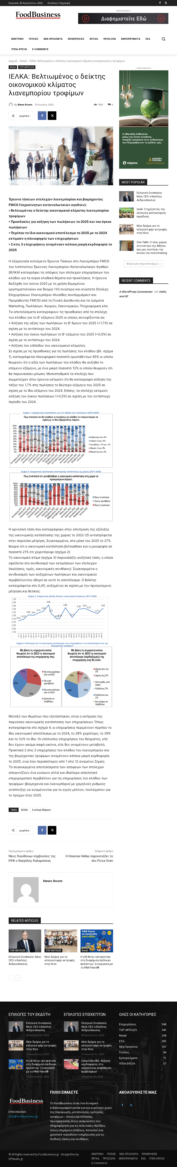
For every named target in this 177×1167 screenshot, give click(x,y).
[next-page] (18, 978)
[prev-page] (11, 978)
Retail (23, 61)
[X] (52, 115)
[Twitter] (165, 3)
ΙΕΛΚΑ (24, 809)
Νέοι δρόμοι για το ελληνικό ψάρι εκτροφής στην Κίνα (59, 960)
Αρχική (13, 61)
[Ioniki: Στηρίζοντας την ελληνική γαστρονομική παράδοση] (126, 213)
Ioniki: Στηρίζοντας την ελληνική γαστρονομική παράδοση (151, 213)
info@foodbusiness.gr (23, 1116)
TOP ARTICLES (26, 67)
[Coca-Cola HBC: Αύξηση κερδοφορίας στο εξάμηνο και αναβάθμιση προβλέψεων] (71, 1064)
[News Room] (11, 104)
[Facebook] (159, 3)
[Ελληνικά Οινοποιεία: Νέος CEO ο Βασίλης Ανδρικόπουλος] (25, 941)
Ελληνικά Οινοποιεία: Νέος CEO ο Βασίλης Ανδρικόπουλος (25, 960)
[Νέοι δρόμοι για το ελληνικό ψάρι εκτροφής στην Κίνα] (60, 941)
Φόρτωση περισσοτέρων (142, 264)
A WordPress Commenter (136, 292)
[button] (163, 39)
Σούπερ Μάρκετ (41, 809)
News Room (25, 104)
